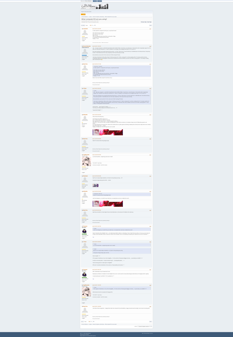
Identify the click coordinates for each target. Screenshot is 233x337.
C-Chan (84, 88)
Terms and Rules (146, 333)
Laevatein (85, 28)
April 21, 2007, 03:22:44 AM (97, 114)
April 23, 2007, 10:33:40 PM (97, 241)
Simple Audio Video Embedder (84, 334)
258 (95, 25)
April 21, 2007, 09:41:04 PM (97, 154)
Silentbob (85, 176)
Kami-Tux (85, 64)
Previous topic (144, 22)
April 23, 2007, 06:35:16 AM (97, 210)
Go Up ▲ (151, 333)
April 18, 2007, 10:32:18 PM (97, 28)
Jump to (136, 326)
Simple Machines (88, 333)
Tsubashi (85, 226)
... (93, 25)
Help (142, 333)
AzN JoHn (85, 114)
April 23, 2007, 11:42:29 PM (97, 306)
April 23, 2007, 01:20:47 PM (97, 226)
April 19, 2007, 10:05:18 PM (97, 88)
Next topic (149, 22)
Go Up (82, 321)
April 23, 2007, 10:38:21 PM (97, 269)
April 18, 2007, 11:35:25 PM (97, 46)
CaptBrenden (86, 154)
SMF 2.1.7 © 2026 (82, 333)
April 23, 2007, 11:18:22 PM (97, 285)
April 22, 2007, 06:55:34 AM (97, 175)
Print (151, 25)
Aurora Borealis (87, 46)
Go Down (83, 25)
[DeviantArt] (82, 171)
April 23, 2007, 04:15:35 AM (97, 191)
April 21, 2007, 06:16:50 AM (97, 138)
